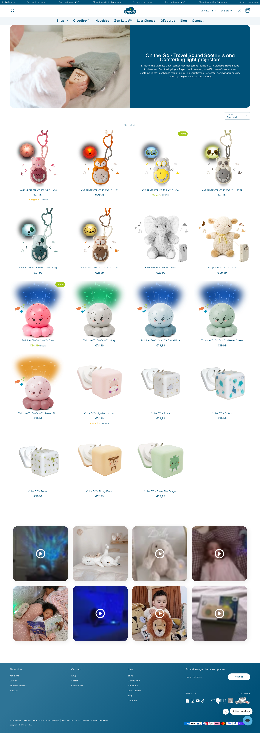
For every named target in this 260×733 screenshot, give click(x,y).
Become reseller (18, 685)
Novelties (102, 21)
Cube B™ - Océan (222, 413)
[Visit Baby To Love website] (242, 701)
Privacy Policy (15, 720)
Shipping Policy (52, 720)
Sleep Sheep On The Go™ (222, 267)
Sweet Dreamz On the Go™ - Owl (161, 189)
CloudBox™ (81, 21)
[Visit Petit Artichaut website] (218, 701)
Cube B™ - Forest (38, 491)
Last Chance (146, 21)
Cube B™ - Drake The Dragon (160, 491)
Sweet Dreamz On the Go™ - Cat (38, 189)
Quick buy (38, 182)
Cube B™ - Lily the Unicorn (99, 413)
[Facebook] (187, 701)
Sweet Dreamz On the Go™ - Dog (38, 267)
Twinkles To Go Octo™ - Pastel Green (222, 340)
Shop (61, 21)
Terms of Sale (67, 720)
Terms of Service (82, 720)
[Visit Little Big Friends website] (230, 701)
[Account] (240, 11)
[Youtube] (198, 701)
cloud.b (28, 725)
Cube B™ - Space (160, 413)
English (224, 10)
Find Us (13, 690)
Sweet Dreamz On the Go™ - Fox (99, 189)
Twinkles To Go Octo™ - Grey (99, 340)
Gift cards (168, 21)
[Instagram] (192, 701)
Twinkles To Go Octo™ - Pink (38, 340)
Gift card (132, 700)
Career (13, 680)
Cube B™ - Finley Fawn (99, 491)
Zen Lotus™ (123, 21)
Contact (197, 21)
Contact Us (77, 685)
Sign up (239, 676)
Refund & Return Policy (33, 720)
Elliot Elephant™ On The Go (160, 267)
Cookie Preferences (99, 720)
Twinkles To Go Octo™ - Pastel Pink (38, 413)
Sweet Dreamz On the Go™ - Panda (222, 189)
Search (74, 680)
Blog (183, 21)
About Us (14, 675)
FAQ (73, 675)
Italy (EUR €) (207, 10)
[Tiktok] (203, 701)
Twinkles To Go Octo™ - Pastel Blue (160, 340)
